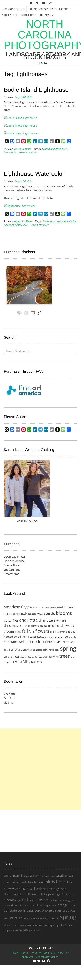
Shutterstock (12, 569)
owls (22, 641)
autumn (35, 607)
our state (10, 642)
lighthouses (10, 152)
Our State (10, 698)
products (68, 642)
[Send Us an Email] (31, 3)
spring (68, 648)
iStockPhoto (29, 15)
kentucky (42, 636)
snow (26, 649)
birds (50, 613)
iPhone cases (28, 636)
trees (64, 656)
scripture (15, 649)
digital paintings (50, 625)
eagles (18, 631)
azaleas (62, 607)
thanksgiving (51, 656)
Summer (26, 148)
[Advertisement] (40, 769)
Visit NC (9, 702)
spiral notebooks (51, 649)
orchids (72, 637)
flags (31, 631)
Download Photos (13, 9)
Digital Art (19, 221)
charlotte (28, 620)
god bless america (58, 631)
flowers (42, 631)
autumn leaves (49, 607)
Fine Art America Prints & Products (49, 9)
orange (63, 636)
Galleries (49, 953)
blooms (64, 613)
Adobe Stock (9, 15)
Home (14, 953)
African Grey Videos (47, 957)
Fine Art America (14, 561)
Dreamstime (47, 15)
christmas (11, 626)
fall (25, 631)
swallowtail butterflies (31, 657)
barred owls (19, 614)
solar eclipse (36, 649)
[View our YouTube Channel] (43, 3)
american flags (16, 606)
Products (27, 957)
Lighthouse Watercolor (34, 173)
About (24, 953)
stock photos (12, 656)
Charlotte (9, 694)
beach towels (36, 614)
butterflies (11, 620)
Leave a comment (28, 152)
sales (6, 649)
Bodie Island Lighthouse (36, 89)
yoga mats (35, 662)
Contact (36, 953)
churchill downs (29, 625)
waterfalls (21, 662)
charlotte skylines (52, 620)
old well (53, 637)
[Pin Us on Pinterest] (50, 3)
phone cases (52, 641)
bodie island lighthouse (54, 148)
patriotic (33, 641)
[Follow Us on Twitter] (37, 3)
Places (17, 148)
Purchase (63, 953)
